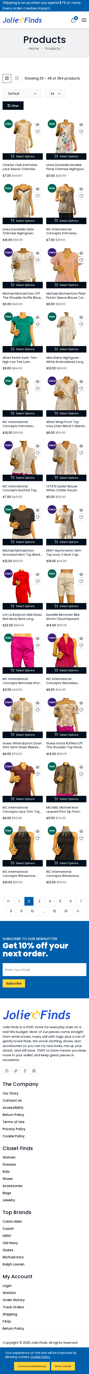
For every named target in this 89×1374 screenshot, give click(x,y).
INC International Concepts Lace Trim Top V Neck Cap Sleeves (23, 811)
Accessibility (13, 1107)
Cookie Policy (14, 1136)
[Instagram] (7, 1071)
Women (9, 1157)
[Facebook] (25, 1071)
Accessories (13, 1186)
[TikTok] (16, 1071)
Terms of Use (13, 1122)
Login (7, 1285)
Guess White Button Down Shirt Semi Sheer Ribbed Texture (22, 747)
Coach (8, 1228)
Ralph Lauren (13, 1264)
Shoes (8, 1178)
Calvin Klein (12, 1221)
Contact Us (12, 1100)
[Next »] (77, 911)
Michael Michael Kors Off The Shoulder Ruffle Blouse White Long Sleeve (23, 297)
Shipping (10, 1314)
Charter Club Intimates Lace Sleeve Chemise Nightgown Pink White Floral (20, 171)
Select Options (25, 156)
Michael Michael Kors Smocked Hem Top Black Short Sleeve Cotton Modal (21, 556)
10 (32, 911)
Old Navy (10, 1243)
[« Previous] (9, 901)
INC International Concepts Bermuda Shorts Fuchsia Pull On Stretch (23, 683)
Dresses (9, 1164)
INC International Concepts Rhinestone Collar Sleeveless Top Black (62, 878)
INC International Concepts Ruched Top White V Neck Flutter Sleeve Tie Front (20, 492)
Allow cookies (63, 1366)
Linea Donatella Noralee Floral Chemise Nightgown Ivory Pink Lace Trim (65, 169)
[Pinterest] (34, 1071)
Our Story (10, 1093)
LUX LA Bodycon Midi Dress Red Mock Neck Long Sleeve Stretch (22, 619)
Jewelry (9, 1200)
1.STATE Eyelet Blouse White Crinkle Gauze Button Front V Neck (61, 490)
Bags (7, 1193)
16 (66, 911)
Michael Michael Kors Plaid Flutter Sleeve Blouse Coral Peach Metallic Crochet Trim (66, 299)
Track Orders (13, 1307)
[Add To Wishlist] (38, 132)
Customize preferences (32, 1366)
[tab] (7, 78)
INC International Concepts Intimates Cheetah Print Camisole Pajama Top (64, 235)
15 (54, 911)
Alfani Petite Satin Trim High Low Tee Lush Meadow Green (20, 362)
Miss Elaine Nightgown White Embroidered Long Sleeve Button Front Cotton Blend (64, 364)
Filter (15, 106)
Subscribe (14, 983)
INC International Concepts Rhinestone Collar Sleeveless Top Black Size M (19, 878)
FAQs (7, 1321)
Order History (14, 1300)
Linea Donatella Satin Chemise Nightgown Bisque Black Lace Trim (20, 233)
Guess (8, 1250)
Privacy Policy (14, 1129)
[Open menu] (83, 19)
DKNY (7, 1236)
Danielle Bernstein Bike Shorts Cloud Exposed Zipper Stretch (63, 619)
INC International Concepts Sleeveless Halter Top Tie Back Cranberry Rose (62, 685)
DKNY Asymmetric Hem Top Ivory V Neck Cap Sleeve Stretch (63, 554)
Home (34, 48)
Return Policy (13, 1114)
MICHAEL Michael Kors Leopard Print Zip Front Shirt (63, 811)
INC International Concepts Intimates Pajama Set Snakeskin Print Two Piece (19, 428)
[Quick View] (38, 125)
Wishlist (9, 1293)
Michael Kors (13, 1257)
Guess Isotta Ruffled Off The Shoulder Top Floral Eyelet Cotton (64, 747)
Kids (6, 1171)
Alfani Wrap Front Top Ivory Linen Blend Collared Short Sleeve (65, 426)
